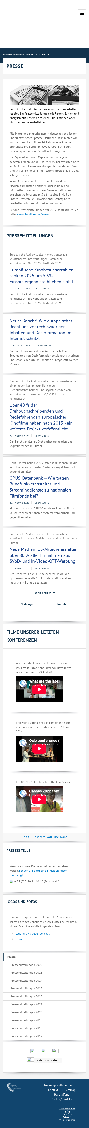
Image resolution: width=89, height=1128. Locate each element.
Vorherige (27, 604)
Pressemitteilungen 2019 (26, 1020)
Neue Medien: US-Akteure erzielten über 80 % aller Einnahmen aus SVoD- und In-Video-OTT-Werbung (43, 555)
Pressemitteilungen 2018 (26, 1028)
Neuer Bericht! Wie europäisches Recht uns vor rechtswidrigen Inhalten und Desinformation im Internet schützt (41, 330)
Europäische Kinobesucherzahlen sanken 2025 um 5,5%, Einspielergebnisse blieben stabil (41, 275)
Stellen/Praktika (62, 1099)
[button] (44, 592)
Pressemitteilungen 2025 (26, 973)
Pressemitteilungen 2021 (26, 1004)
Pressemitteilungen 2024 (26, 980)
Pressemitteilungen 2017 (26, 1036)
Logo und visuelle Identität (32, 933)
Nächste (62, 604)
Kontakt (53, 1090)
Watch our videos (48, 1060)
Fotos (18, 939)
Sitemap (70, 1090)
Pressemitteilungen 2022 (26, 996)
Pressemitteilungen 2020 (26, 1012)
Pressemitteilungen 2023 (26, 988)
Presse (11, 957)
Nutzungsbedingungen (58, 1085)
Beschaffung (62, 1094)
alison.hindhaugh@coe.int (34, 214)
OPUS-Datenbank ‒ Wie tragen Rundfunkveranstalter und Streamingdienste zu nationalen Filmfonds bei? (40, 487)
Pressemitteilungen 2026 (26, 965)
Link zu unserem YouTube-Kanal (45, 837)
